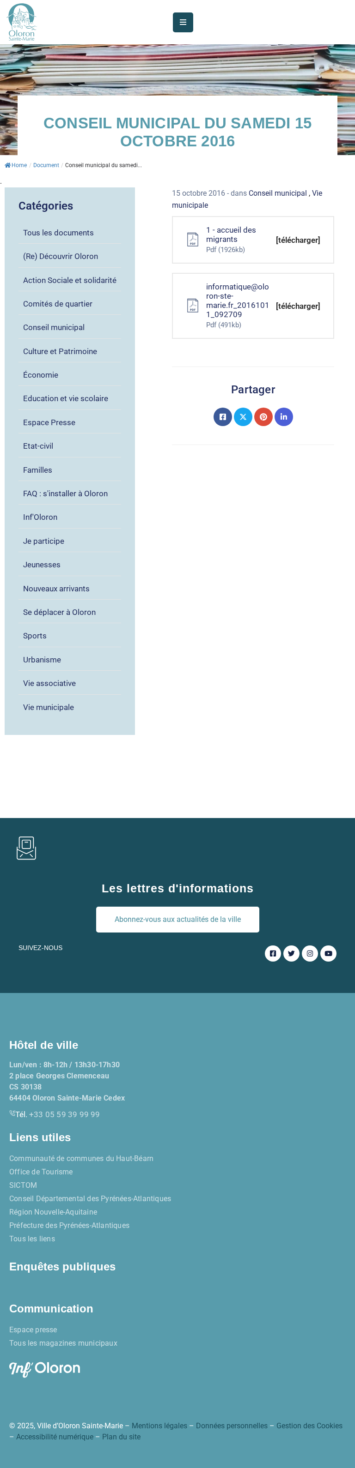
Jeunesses (42, 564)
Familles (37, 470)
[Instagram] (310, 953)
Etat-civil (38, 446)
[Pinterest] (263, 417)
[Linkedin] (284, 417)
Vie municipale (48, 707)
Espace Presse (49, 422)
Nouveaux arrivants (56, 588)
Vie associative (49, 683)
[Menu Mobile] (183, 22)
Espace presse (33, 1329)
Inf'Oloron (40, 517)
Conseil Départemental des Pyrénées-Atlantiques (90, 1198)
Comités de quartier (57, 303)
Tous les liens (32, 1238)
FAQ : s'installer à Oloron (65, 493)
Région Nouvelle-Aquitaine (53, 1212)
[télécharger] (298, 240)
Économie (40, 374)
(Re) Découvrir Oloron (60, 256)
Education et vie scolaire (65, 398)
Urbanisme (42, 659)
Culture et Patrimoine (60, 351)
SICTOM (23, 1185)
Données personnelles (232, 1425)
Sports (35, 635)
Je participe (43, 541)
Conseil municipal (54, 327)
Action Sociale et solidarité (69, 280)
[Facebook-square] (273, 953)
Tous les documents (58, 232)
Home (19, 165)
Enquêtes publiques (62, 1266)
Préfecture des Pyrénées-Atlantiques (69, 1225)
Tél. (57, 1114)
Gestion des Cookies (309, 1425)
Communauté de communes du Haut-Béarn (81, 1158)
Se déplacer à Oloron (59, 612)
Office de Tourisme (41, 1171)
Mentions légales (159, 1425)
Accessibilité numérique (54, 1436)
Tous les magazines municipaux (63, 1343)
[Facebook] (223, 417)
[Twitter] (243, 417)
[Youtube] (328, 953)
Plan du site (121, 1436)
